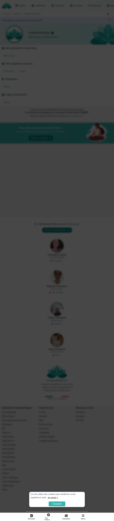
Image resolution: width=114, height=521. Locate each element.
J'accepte (57, 503)
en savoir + (53, 497)
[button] (83, 517)
